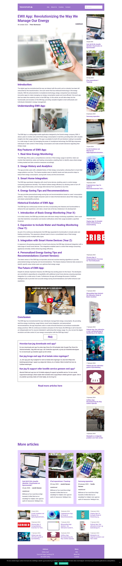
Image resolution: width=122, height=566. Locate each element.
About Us (54, 7)
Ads (48, 7)
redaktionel (79, 24)
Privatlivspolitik (63, 563)
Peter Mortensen (35, 25)
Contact (67, 7)
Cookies (61, 7)
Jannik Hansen (37, 488)
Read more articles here (50, 385)
